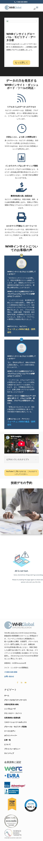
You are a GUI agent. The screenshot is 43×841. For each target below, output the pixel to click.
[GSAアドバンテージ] (15, 787)
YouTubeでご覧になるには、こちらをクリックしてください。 (21, 472)
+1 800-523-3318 (10, 672)
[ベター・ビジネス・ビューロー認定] (11, 794)
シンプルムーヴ (10, 709)
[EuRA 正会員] (12, 779)
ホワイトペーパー (10, 735)
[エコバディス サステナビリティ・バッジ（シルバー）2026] (11, 827)
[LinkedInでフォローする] (21, 682)
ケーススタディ (10, 731)
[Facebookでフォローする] (17, 682)
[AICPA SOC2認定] (30, 811)
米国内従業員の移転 (11, 704)
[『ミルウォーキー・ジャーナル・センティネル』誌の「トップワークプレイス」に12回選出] (11, 811)
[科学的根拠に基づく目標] (13, 838)
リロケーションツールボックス (15, 722)
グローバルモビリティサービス (15, 700)
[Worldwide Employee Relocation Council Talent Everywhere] (13, 772)
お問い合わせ (9, 676)
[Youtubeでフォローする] (25, 682)
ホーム (6, 695)
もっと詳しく (21, 62)
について (7, 744)
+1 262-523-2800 (22, 2)
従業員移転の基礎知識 (12, 718)
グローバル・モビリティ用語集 (15, 727)
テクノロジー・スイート (13, 713)
